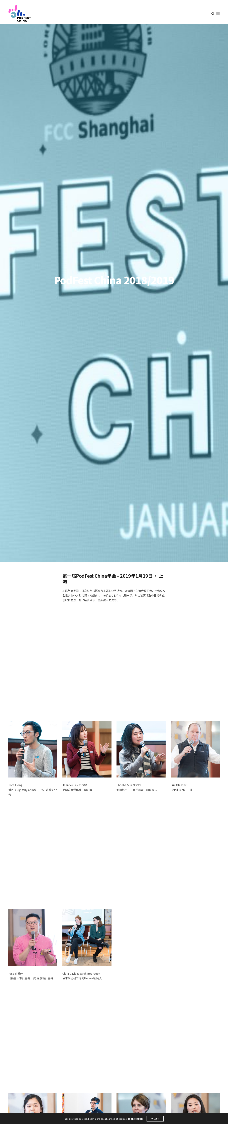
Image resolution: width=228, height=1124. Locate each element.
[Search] (212, 13)
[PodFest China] (19, 13)
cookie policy (135, 1118)
